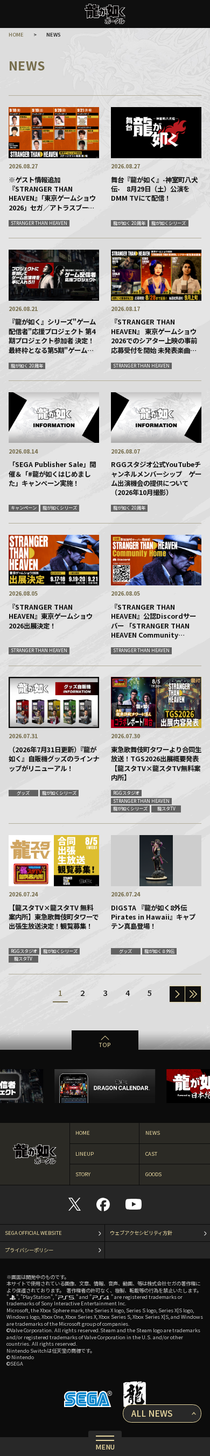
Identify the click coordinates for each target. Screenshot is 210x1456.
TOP (105, 1045)
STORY (82, 1174)
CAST (151, 1153)
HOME (16, 34)
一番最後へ (193, 994)
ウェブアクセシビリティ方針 (141, 1232)
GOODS (153, 1174)
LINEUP (84, 1153)
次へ (177, 994)
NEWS (152, 1132)
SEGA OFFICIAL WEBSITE (33, 1232)
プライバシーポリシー (29, 1250)
